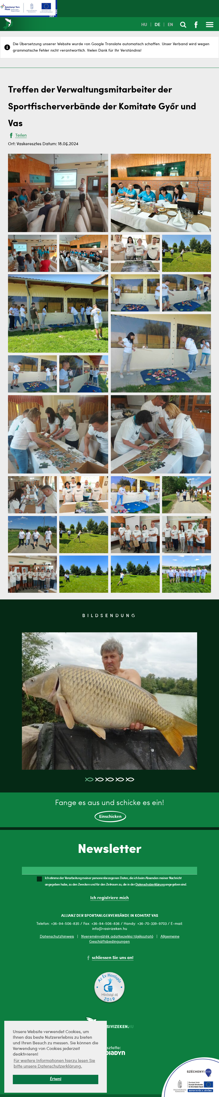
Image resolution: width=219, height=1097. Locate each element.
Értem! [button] (55, 1079)
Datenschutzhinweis (57, 936)
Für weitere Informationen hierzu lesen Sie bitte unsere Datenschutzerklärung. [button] (54, 1064)
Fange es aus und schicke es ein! (109, 809)
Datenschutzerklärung (150, 884)
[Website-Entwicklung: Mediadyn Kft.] (109, 1054)
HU (144, 25)
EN (170, 25)
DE (157, 25)
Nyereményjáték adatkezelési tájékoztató (117, 936)
